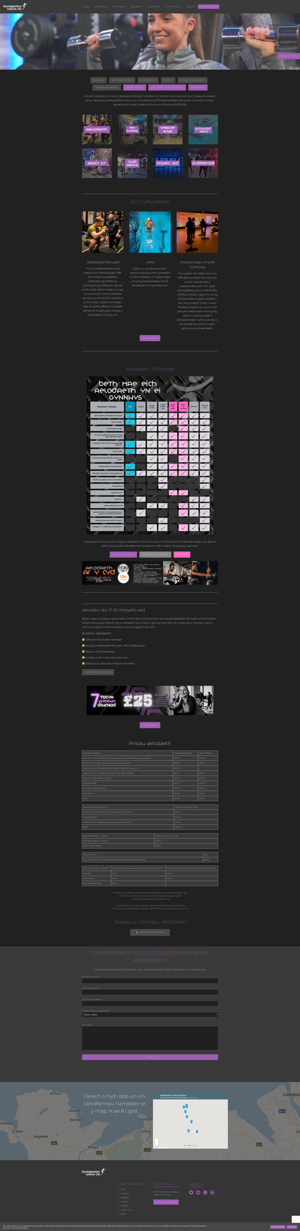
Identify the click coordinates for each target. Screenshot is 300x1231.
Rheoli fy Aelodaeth (192, 80)
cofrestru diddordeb (98, 672)
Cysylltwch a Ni (126, 1210)
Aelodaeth (137, 7)
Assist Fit (182, 554)
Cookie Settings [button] (278, 1227)
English (191, 7)
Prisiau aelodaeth (123, 554)
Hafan (86, 7)
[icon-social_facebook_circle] (205, 1192)
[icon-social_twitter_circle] (191, 1192)
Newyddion (119, 7)
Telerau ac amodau (107, 87)
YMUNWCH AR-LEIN (208, 7)
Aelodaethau (148, 80)
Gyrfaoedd (153, 7)
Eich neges (86, 1025)
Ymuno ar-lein (134, 87)
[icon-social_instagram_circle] (212, 1192)
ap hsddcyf (198, 87)
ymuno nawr (150, 338)
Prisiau (168, 80)
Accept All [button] (292, 1227)
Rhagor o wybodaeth (166, 1202)
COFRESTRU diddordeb (155, 554)
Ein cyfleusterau (122, 80)
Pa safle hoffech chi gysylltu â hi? (96, 1011)
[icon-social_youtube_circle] (198, 1192)
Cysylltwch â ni (173, 7)
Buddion (98, 80)
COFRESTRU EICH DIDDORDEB (167, 87)
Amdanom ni (101, 7)
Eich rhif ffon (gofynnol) (92, 999)
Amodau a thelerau (152, 932)
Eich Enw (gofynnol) (90, 977)
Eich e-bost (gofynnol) (91, 988)
